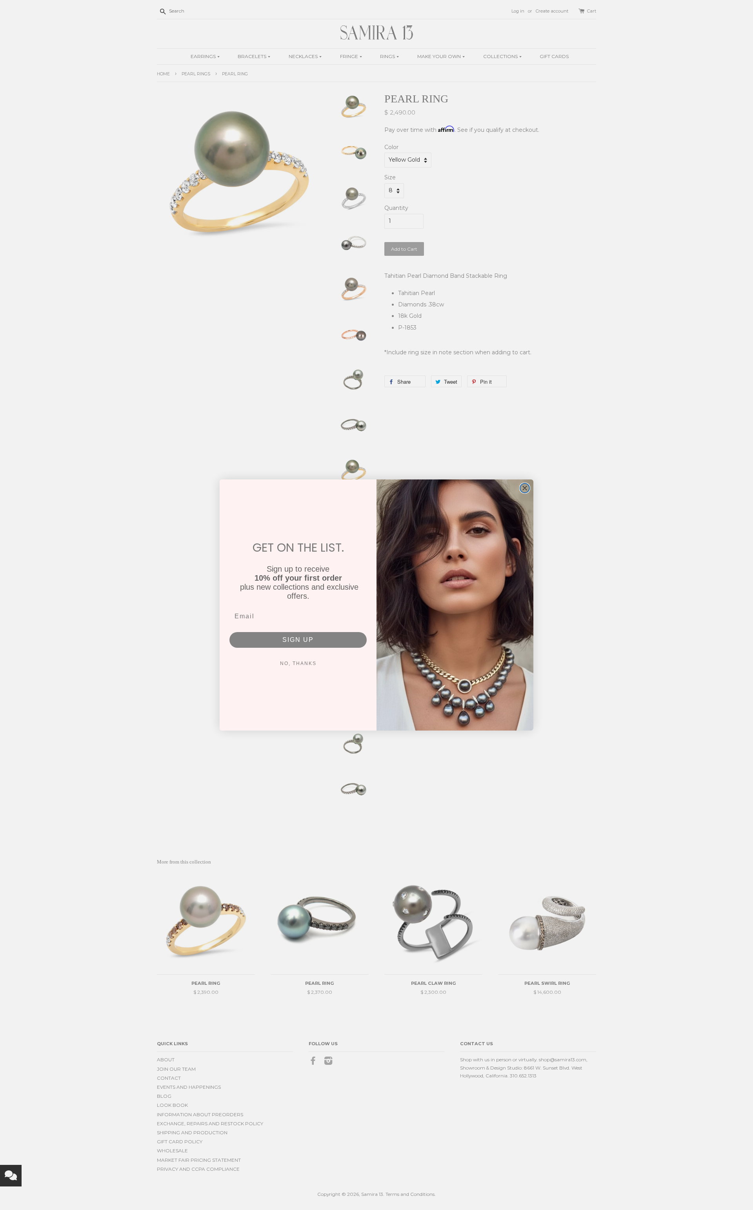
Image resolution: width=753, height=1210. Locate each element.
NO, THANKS (298, 663)
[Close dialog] (524, 488)
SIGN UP (298, 639)
